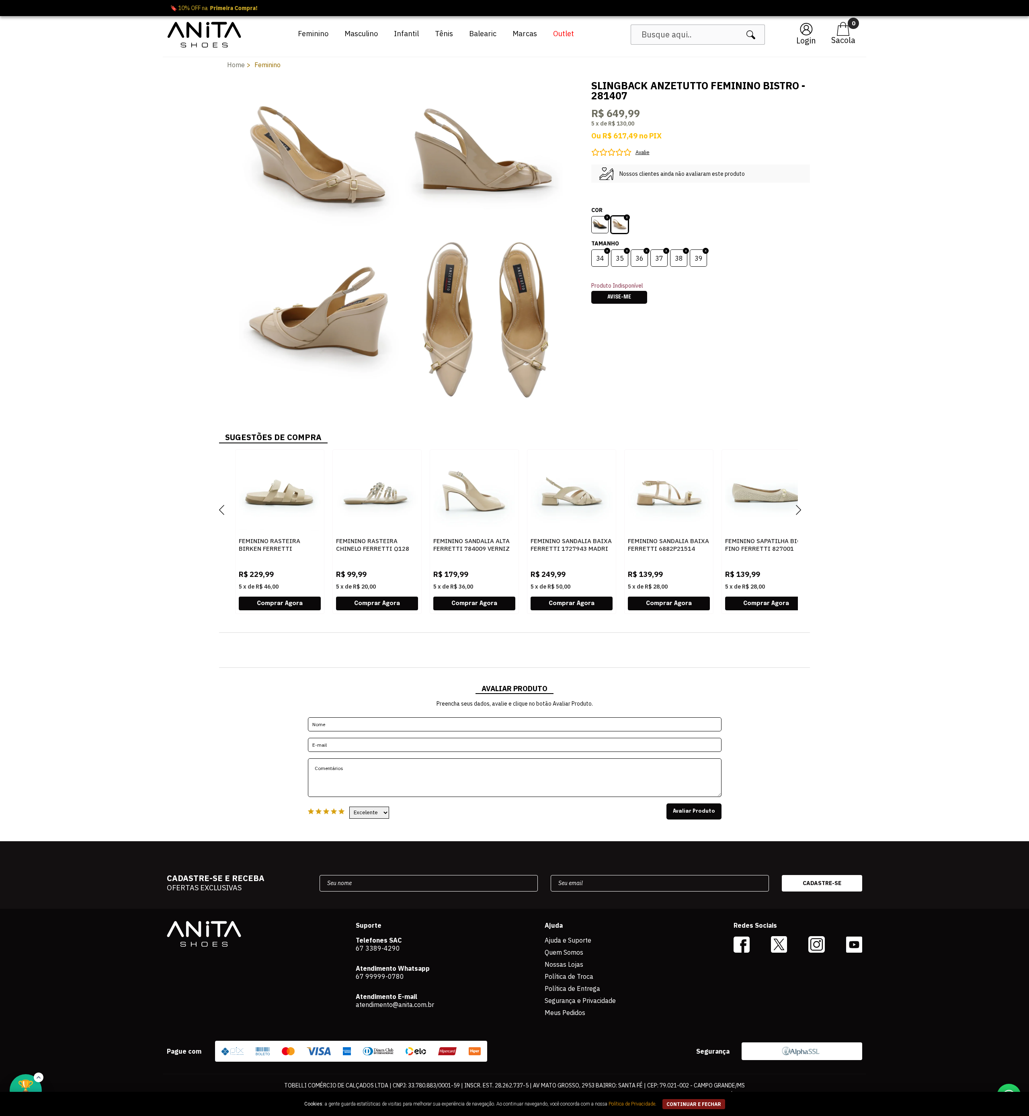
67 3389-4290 (378, 948)
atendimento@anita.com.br (395, 1005)
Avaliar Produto (694, 811)
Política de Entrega (572, 988)
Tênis (444, 33)
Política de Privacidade (632, 1104)
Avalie (642, 152)
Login (806, 40)
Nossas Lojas (564, 964)
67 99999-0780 (380, 976)
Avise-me (619, 297)
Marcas (524, 33)
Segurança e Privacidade (580, 1001)
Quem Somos (564, 952)
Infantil (406, 33)
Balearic (482, 33)
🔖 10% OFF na (514, 8)
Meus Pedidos (565, 1013)
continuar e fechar (693, 1104)
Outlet (563, 33)
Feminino (313, 33)
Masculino (361, 33)
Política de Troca (569, 976)
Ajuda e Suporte (568, 940)
